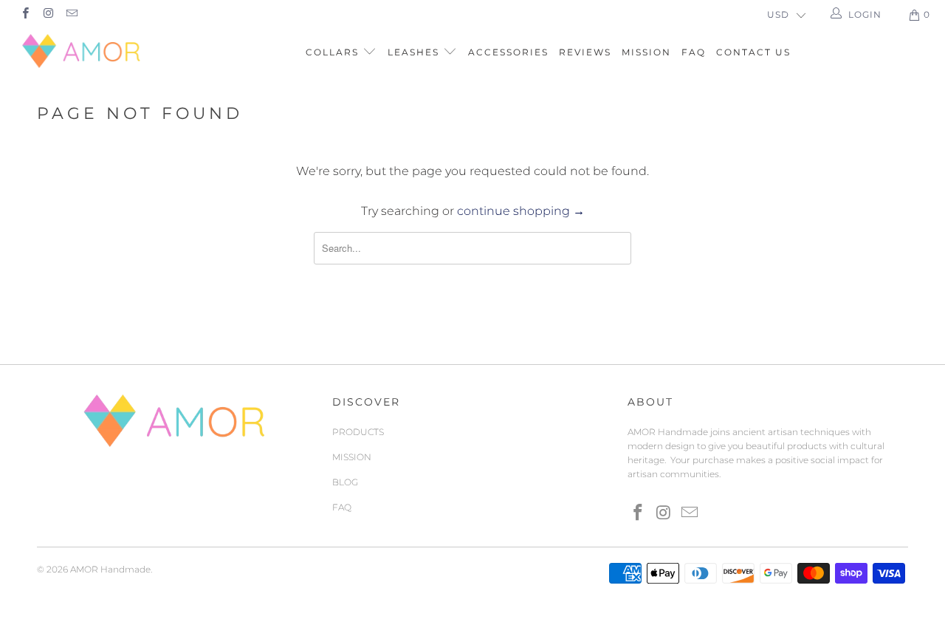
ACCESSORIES (508, 52)
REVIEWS (585, 52)
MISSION (646, 52)
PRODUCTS (358, 431)
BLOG (345, 482)
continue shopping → (521, 211)
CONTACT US (753, 52)
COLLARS (334, 52)
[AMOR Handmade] (83, 51)
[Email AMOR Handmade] (71, 14)
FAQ (693, 52)
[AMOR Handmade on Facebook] (24, 14)
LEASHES (415, 52)
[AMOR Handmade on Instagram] (47, 14)
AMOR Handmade (110, 569)
